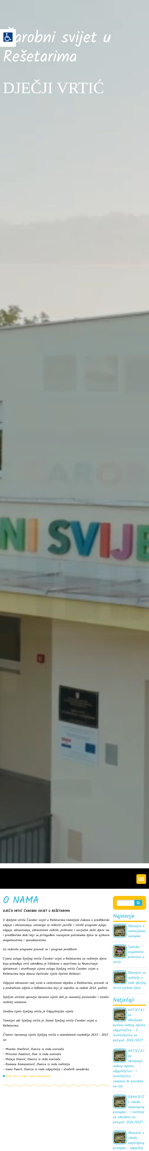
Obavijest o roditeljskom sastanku (136, 931)
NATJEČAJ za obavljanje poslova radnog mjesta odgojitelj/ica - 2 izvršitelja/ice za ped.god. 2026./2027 (129, 1025)
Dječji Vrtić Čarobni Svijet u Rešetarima (28, 1076)
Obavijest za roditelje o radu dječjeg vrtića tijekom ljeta (129, 980)
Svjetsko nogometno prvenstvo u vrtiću (128, 955)
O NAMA (21, 901)
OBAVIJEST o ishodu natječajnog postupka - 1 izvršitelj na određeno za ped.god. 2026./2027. (128, 1110)
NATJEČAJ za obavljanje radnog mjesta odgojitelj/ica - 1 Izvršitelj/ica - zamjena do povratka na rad (128, 1069)
